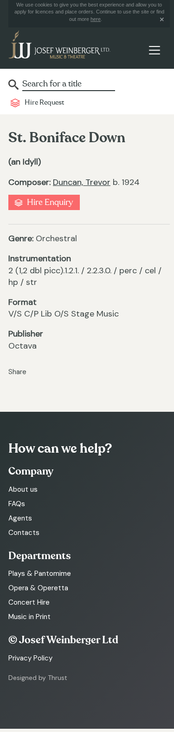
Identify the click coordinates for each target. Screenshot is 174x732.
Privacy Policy (30, 658)
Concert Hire (29, 602)
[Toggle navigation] (154, 50)
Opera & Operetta (38, 588)
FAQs (16, 503)
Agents (20, 518)
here (95, 19)
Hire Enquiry (50, 202)
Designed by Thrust (37, 677)
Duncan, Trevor (81, 182)
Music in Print (29, 616)
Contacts (23, 532)
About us (23, 489)
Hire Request (44, 102)
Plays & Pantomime (39, 573)
